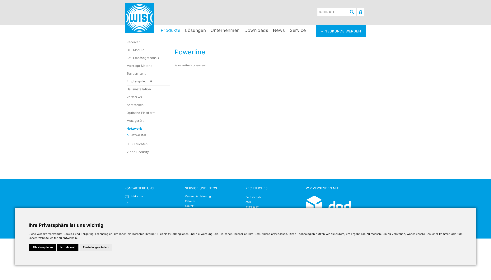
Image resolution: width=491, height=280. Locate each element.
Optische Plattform (141, 113)
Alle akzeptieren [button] (42, 247)
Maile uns (137, 196)
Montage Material (140, 66)
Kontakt (190, 205)
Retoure (190, 201)
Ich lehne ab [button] (67, 247)
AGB (248, 201)
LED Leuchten (137, 144)
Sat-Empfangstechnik (143, 58)
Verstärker (134, 97)
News (279, 30)
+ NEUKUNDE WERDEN (341, 31)
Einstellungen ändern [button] (96, 247)
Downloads (256, 30)
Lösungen (195, 30)
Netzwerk (134, 128)
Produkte (170, 30)
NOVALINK (138, 135)
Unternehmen (225, 30)
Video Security (138, 152)
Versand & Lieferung (198, 196)
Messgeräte (135, 121)
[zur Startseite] (139, 18)
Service (298, 30)
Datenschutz (253, 197)
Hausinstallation (139, 89)
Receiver (133, 42)
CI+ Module (135, 50)
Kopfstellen (135, 105)
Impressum (252, 206)
